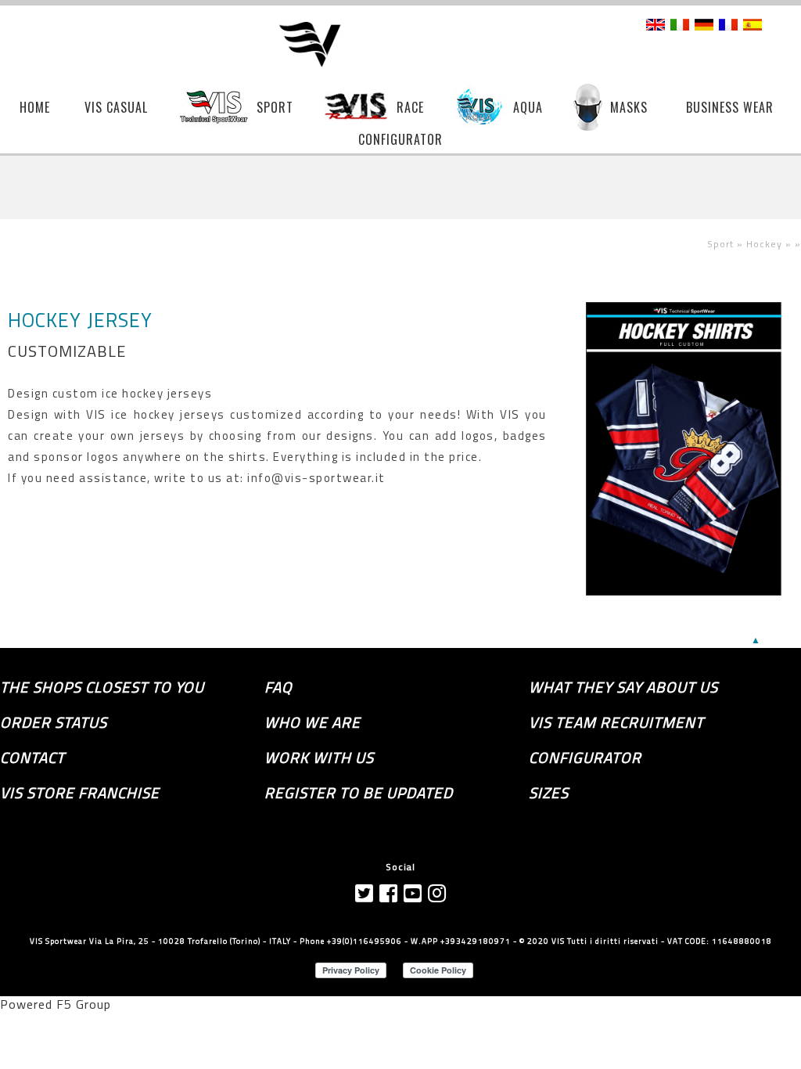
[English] (655, 25)
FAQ (278, 687)
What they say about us (623, 687)
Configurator (585, 757)
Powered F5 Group (55, 1004)
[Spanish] (752, 25)
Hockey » (770, 243)
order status (53, 722)
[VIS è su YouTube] (413, 893)
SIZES (549, 793)
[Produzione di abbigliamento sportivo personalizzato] (321, 45)
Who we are (312, 722)
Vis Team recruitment (616, 722)
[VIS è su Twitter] (364, 893)
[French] (728, 25)
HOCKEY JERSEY (80, 320)
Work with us (319, 757)
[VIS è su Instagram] (437, 893)
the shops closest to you (102, 687)
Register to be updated (358, 793)
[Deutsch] (704, 25)
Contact (32, 757)
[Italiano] (679, 25)
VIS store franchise (80, 793)
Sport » (726, 243)
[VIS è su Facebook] (388, 893)
